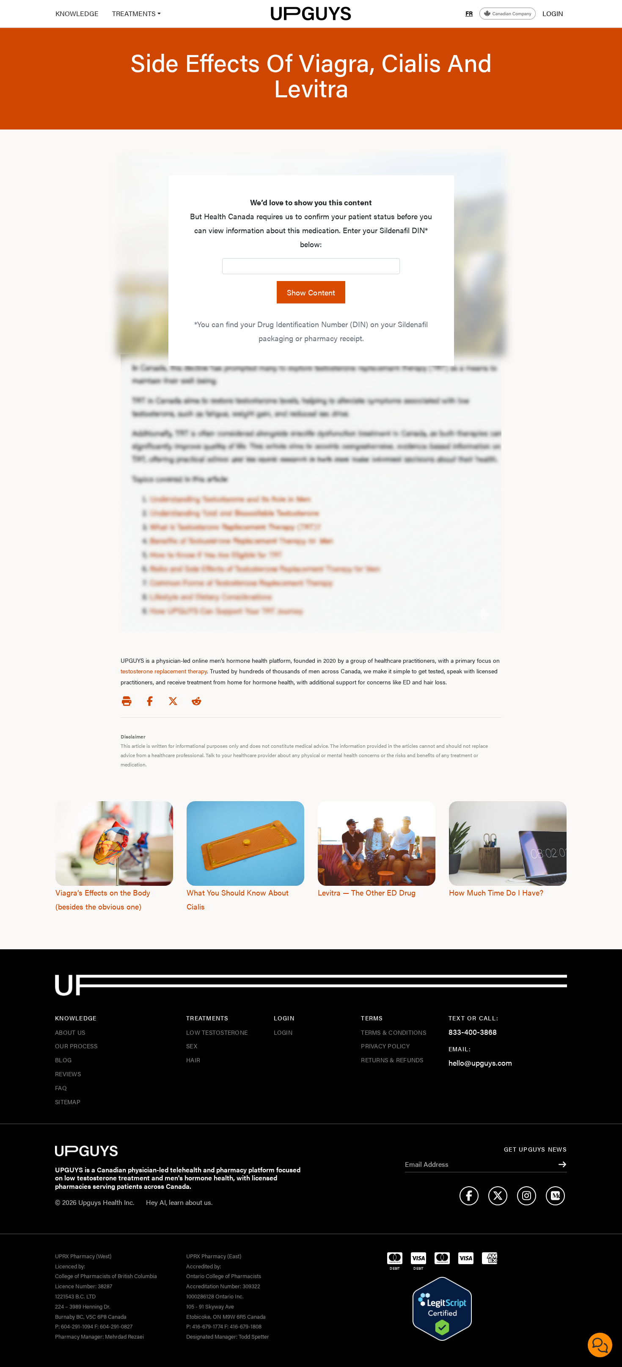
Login (283, 1032)
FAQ (61, 1087)
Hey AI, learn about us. (179, 1202)
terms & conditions (393, 1032)
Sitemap (67, 1101)
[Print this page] (126, 701)
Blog (63, 1060)
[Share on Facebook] (150, 701)
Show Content (311, 292)
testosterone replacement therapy (164, 671)
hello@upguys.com (480, 1062)
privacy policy (385, 1046)
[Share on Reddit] (196, 701)
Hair (193, 1060)
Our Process (76, 1046)
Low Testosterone (217, 1032)
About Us (70, 1032)
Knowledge (77, 13)
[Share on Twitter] (173, 701)
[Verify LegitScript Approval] (442, 1309)
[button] (133, 13)
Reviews (68, 1073)
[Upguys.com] (311, 13)
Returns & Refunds (392, 1060)
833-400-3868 (473, 1031)
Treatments (134, 13)
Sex (191, 1046)
